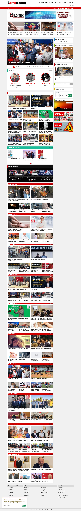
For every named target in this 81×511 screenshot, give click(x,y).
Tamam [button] (23, 505)
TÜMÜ (51, 70)
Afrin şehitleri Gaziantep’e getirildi (39, 199)
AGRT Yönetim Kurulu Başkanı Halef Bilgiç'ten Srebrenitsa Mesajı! (13, 480)
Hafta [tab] (64, 41)
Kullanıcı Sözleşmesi (63, 495)
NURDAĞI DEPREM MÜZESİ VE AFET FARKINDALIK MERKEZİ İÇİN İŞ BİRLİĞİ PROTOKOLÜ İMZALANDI (14, 132)
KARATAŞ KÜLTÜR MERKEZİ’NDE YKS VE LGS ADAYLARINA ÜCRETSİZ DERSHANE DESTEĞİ (41, 319)
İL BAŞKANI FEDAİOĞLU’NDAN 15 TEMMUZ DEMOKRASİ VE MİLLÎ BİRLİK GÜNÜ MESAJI (18, 470)
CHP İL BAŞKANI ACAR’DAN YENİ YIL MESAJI (44, 159)
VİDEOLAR (55, 8)
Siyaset (56, 2)
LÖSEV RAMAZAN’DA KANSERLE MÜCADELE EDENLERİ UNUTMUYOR (29, 159)
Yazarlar (11, 487)
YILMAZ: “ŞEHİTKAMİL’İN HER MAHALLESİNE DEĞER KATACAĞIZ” (14, 144)
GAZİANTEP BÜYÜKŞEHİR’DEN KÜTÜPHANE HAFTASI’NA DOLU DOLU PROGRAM (35, 450)
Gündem (44, 487)
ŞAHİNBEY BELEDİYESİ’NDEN (30, 131)
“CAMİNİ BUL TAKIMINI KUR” (15, 119)
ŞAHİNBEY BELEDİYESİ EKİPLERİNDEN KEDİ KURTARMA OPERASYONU (24, 210)
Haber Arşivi (11, 490)
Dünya (69, 2)
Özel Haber (41, 2)
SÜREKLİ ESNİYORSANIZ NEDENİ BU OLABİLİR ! (47, 240)
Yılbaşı (46, 84)
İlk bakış (30, 84)
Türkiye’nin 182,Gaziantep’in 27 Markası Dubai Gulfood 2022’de (47, 360)
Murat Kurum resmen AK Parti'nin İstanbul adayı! (42, 349)
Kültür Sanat (45, 492)
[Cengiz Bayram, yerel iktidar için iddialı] (64, 52)
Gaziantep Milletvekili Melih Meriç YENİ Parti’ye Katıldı (18, 409)
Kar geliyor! (22, 359)
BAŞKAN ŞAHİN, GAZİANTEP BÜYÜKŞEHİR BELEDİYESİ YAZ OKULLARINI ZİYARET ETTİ (18, 439)
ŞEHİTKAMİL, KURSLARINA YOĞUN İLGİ (24, 330)
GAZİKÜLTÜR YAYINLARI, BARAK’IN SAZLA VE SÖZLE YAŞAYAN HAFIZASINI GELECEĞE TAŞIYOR (45, 132)
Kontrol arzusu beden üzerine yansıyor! (34, 240)
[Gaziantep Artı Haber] (16, 2)
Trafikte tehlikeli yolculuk (35, 210)
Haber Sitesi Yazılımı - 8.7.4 (47, 509)
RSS (9, 497)
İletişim (60, 487)
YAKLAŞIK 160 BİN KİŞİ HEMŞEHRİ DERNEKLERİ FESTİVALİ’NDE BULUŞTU (45, 144)
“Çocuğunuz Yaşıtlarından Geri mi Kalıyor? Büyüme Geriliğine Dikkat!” (41, 230)
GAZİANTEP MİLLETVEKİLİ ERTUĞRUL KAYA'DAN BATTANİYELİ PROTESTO (13, 420)
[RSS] (73, 8)
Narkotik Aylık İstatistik (11, 271)
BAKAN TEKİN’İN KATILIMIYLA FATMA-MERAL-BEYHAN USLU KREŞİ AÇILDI (24, 450)
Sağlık (43, 490)
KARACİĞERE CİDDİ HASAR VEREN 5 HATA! (24, 240)
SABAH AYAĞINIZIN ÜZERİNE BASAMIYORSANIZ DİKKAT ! (15, 230)
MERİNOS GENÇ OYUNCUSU (12, 390)
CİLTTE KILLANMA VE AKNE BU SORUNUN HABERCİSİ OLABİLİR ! (36, 330)
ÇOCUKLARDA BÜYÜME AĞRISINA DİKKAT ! (47, 330)
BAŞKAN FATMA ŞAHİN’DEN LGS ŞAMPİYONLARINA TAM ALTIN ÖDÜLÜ (40, 439)
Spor (60, 2)
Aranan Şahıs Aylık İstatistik (38, 259)
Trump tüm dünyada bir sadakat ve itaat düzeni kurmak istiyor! (24, 420)
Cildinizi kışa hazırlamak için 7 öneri (35, 360)
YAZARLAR (61, 8)
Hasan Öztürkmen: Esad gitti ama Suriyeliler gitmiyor (47, 420)
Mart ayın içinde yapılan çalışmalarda (47, 271)
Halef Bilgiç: (34, 108)
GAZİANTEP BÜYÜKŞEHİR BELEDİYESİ (11, 330)
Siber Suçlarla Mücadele (34, 271)
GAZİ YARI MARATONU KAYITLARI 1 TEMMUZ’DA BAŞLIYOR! (22, 390)
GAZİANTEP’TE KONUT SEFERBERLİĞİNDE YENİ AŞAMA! (44, 120)
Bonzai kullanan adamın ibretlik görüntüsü (46, 210)
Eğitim (46, 2)
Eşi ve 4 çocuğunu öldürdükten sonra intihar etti (24, 271)
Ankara (65, 6)
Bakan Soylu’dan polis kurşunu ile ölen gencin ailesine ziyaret (18, 200)
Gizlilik (60, 494)
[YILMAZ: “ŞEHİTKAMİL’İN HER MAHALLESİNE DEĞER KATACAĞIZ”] (64, 71)
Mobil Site (11, 495)
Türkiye (64, 2)
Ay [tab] (66, 41)
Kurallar (61, 492)
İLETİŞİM (68, 8)
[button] (72, 2)
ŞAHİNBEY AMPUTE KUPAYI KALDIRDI (35, 390)
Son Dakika (11, 489)
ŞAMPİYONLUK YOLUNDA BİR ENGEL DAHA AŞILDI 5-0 (47, 390)
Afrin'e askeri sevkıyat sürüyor (12, 210)
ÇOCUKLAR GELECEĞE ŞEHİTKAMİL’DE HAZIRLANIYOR (28, 120)
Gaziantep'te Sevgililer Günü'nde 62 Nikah (13, 159)
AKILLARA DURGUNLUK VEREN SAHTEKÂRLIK (15, 260)
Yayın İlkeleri (62, 490)
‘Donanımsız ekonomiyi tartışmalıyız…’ (15, 85)
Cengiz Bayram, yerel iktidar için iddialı (36, 420)
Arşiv (43, 495)
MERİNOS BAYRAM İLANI (24, 480)
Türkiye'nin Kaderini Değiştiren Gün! (28, 144)
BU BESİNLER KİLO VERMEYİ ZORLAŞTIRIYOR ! (12, 360)
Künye (60, 489)
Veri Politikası (62, 497)
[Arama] (71, 8)
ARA (70, 95)
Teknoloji (44, 494)
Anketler (11, 494)
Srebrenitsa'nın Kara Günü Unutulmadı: (41, 469)
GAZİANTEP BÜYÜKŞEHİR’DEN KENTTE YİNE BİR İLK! (13, 450)
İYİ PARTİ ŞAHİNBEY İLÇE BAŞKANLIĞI (17, 108)
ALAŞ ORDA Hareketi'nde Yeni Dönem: (40, 409)
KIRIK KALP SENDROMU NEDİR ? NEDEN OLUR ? (18, 349)
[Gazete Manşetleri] (63, 116)
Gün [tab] (61, 41)
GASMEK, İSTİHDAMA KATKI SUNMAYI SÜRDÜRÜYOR (47, 450)
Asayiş (43, 489)
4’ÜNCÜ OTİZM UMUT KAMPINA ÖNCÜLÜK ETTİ (13, 240)
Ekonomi (51, 2)
